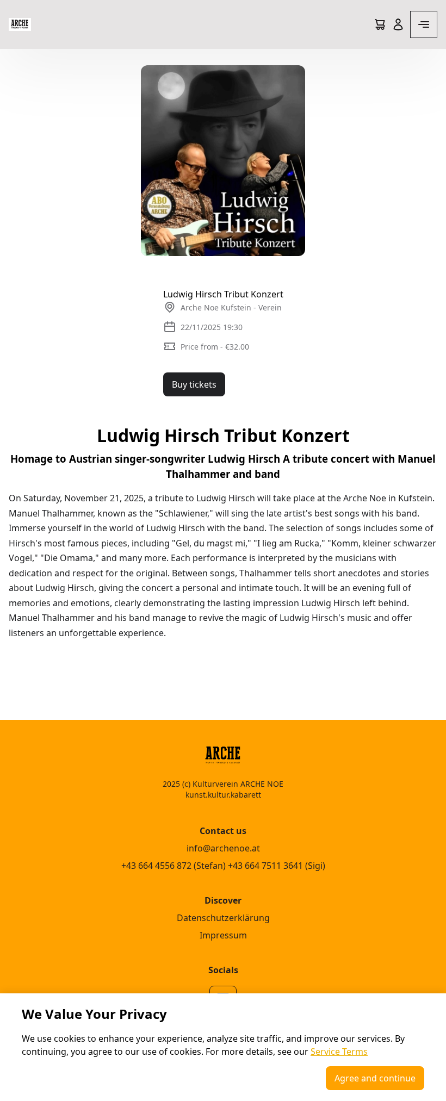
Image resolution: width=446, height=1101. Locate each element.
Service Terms (339, 1052)
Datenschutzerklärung (223, 917)
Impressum (223, 935)
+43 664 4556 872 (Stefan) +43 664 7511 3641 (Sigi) (223, 865)
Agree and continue (375, 1078)
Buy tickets (194, 384)
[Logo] (20, 24)
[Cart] (379, 24)
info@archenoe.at (223, 848)
